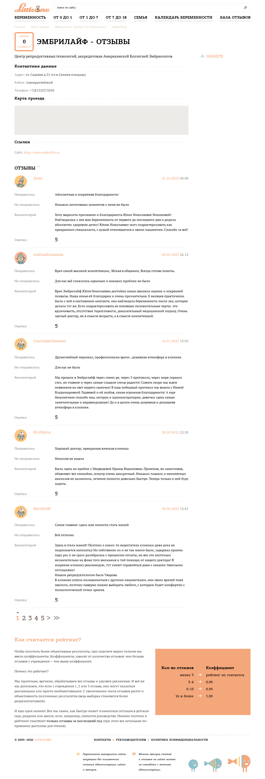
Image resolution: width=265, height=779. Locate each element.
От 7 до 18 (116, 17)
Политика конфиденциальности (179, 740)
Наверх (214, 56)
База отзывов (235, 17)
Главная (19, 27)
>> (56, 618)
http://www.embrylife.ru (42, 152)
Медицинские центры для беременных (80, 27)
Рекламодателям (131, 740)
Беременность (30, 17)
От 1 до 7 (89, 17)
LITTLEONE (42, 740)
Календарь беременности (183, 17)
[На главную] (33, 8)
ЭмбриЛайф (119, 27)
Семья (140, 17)
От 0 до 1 (62, 17)
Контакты (102, 740)
